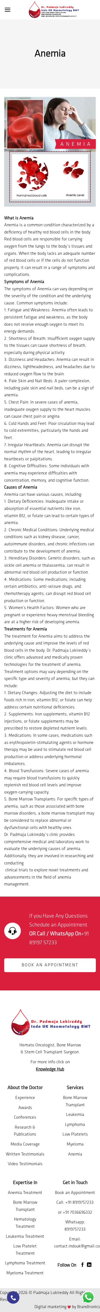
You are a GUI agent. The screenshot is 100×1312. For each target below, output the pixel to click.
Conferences (25, 1117)
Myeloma (75, 1144)
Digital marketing (50, 1307)
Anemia (75, 1154)
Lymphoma (75, 1125)
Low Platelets (75, 1134)
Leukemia (75, 1115)
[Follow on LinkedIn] (89, 1264)
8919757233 (75, 1229)
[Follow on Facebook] (82, 1264)
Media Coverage (25, 1144)
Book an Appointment (75, 1193)
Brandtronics (88, 1307)
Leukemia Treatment (25, 1236)
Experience (25, 1098)
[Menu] (7, 9)
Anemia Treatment (25, 1193)
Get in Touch (75, 1182)
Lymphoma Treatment (25, 1263)
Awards (25, 1108)
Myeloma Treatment (25, 1273)
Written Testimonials (25, 1154)
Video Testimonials (25, 1164)
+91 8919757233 (79, 1202)
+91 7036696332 (77, 1212)
